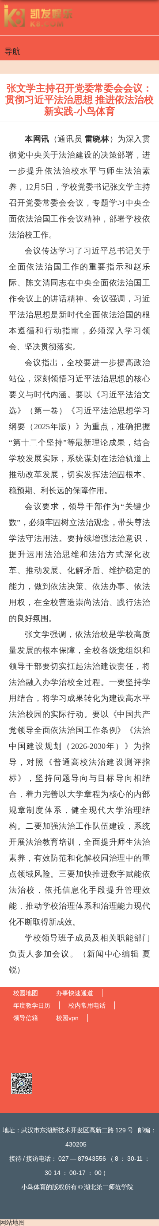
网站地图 (12, 1222)
